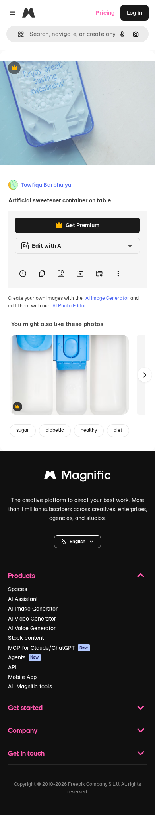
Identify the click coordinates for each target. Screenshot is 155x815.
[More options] (118, 273)
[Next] (145, 375)
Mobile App (22, 676)
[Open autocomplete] (18, 34)
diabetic (55, 430)
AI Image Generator (107, 298)
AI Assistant (23, 599)
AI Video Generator (32, 618)
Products (21, 575)
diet (118, 430)
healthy (89, 430)
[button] (77, 541)
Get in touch (26, 753)
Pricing (105, 12)
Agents (23, 657)
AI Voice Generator (32, 628)
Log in (134, 12)
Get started (25, 707)
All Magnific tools (30, 686)
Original (51, 68)
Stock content (26, 637)
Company (22, 730)
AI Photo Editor (69, 306)
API (12, 667)
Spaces (17, 589)
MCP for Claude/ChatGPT (48, 647)
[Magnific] (77, 477)
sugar (22, 430)
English (77, 541)
